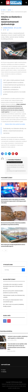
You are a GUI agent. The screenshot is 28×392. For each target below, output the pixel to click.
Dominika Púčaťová (14, 160)
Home (4, 10)
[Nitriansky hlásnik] (14, 2)
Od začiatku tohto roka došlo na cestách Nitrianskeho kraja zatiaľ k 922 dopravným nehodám (13, 201)
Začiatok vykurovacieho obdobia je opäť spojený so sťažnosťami (17, 337)
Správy (9, 10)
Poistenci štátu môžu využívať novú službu (15, 124)
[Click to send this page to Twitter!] (6, 153)
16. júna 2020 (18, 28)
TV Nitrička (3, 371)
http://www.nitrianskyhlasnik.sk (14, 162)
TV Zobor (3, 370)
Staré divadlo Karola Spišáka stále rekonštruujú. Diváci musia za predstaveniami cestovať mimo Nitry (17, 346)
